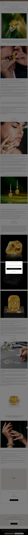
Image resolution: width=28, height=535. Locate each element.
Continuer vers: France (14, 271)
